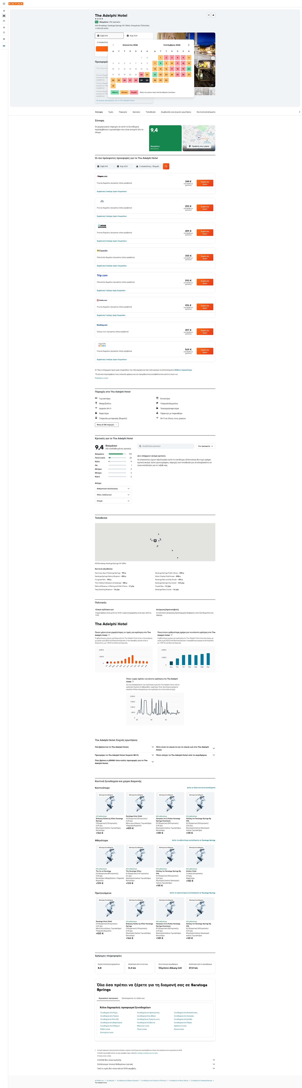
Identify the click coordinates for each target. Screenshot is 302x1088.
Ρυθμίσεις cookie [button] (101, 378)
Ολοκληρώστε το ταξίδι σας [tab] (133, 998)
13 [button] (130, 69)
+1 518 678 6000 (101, 28)
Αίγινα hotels (179, 1029)
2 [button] (147, 57)
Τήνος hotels (142, 1029)
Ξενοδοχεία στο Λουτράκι (184, 1016)
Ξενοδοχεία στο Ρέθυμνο (110, 1026)
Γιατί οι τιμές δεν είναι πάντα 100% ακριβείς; (116, 1068)
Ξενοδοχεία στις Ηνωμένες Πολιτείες (153, 1080)
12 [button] (124, 69)
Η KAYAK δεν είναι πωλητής (109, 1060)
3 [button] (113, 63)
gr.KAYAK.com (99, 1080)
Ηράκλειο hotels (180, 1026)
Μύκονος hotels (143, 1026)
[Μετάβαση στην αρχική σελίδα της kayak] (15, 3)
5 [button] (124, 63)
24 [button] (113, 80)
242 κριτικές (114, 22)
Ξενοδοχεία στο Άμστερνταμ (148, 1013)
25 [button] (119, 80)
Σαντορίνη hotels (106, 1032)
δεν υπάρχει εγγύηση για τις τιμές (146, 1053)
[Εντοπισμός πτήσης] (4, 32)
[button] (4, 3)
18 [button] (119, 74)
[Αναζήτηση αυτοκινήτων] (4, 20)
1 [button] (141, 57)
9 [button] (147, 63)
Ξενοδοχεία (110, 1080)
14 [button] (136, 69)
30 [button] (147, 80)
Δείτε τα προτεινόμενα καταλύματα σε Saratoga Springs (192, 893)
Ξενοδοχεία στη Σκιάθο (183, 1019)
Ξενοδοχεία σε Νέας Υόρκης (178, 1080)
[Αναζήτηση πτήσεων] (4, 10)
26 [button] (124, 80)
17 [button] (113, 74)
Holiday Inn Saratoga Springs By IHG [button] (198, 819)
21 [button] (136, 74)
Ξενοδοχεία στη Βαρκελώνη (111, 1022)
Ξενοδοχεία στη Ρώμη (108, 1013)
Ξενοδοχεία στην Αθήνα (146, 1016)
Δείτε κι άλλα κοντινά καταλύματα (201, 788)
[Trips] (4, 39)
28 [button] (136, 80)
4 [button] (118, 63)
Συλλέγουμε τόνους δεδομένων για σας (115, 1064)
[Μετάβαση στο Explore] (4, 27)
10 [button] (113, 69)
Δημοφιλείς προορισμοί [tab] (108, 998)
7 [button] (135, 63)
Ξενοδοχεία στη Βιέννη (146, 1022)
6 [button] (130, 63)
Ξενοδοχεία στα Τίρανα (109, 1016)
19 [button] (124, 74)
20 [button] (130, 74)
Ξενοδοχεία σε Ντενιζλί (109, 1019)
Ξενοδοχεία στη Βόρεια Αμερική (128, 1080)
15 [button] (141, 69)
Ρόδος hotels (105, 1029)
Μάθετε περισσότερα (183, 370)
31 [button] (113, 86)
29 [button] (141, 80)
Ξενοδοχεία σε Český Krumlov (148, 1019)
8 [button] (141, 63)
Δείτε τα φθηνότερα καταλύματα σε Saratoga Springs (193, 840)
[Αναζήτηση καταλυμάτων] (4, 15)
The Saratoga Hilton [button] (133, 871)
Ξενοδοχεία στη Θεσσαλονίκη (185, 1013)
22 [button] (141, 74)
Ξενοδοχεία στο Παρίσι (183, 1022)
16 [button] (147, 69)
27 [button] (130, 80)
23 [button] (147, 74)
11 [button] (119, 69)
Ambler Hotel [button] (191, 871)
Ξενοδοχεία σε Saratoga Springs (201, 1080)
